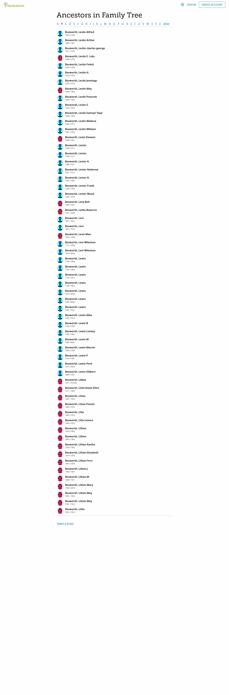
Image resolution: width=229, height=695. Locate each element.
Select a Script (65, 523)
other (166, 23)
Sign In (191, 4)
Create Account (212, 4)
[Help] (182, 5)
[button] (114, 33)
